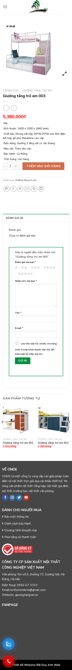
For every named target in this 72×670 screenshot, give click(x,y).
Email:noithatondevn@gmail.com (24, 590)
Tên (18, 312)
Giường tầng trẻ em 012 (53, 443)
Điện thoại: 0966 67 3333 (20, 585)
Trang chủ (11, 90)
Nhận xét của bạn (26, 280)
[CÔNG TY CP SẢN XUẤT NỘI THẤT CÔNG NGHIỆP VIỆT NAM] (38, 6)
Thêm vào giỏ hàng (43, 166)
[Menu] (5, 6)
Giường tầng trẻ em (36, 90)
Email (19, 328)
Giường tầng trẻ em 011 (18, 443)
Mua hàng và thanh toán (20, 537)
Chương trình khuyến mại (20, 530)
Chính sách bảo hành (17, 523)
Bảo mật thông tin (16, 517)
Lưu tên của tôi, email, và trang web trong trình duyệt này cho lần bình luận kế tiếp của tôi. (36, 348)
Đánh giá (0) (14, 218)
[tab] (36, 218)
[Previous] (3, 430)
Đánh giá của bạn (25, 262)
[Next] (69, 430)
